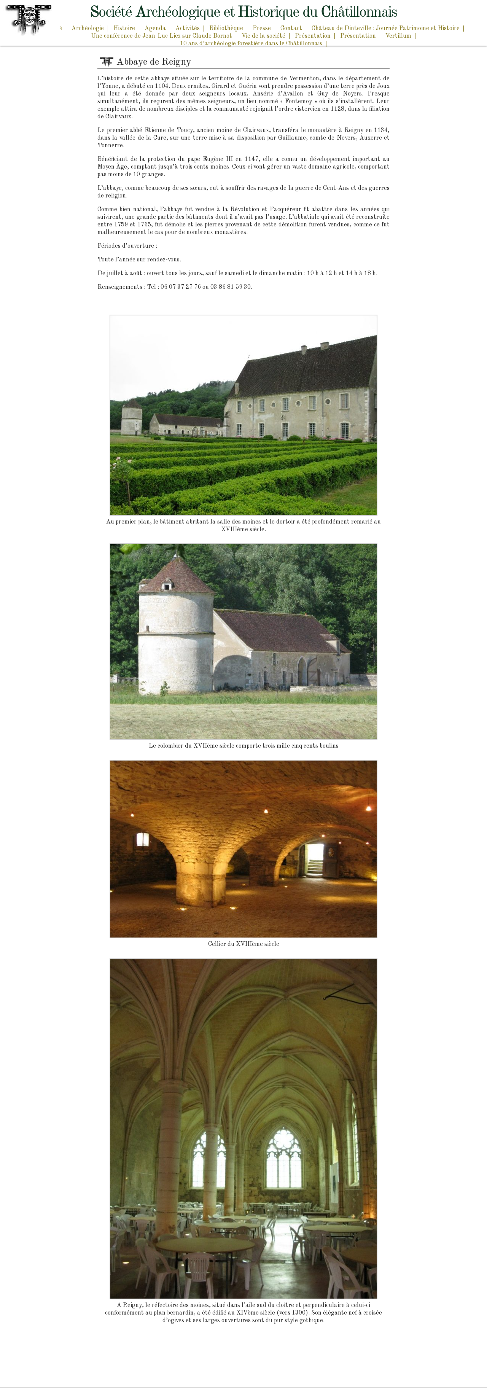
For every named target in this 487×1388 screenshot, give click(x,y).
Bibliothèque (226, 28)
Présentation (313, 36)
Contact (291, 28)
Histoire (124, 28)
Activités (187, 28)
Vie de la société (263, 36)
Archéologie (88, 28)
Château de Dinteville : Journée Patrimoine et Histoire (386, 28)
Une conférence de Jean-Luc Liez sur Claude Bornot (161, 36)
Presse (262, 28)
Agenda (155, 28)
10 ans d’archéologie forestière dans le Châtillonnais (251, 44)
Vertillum (398, 36)
